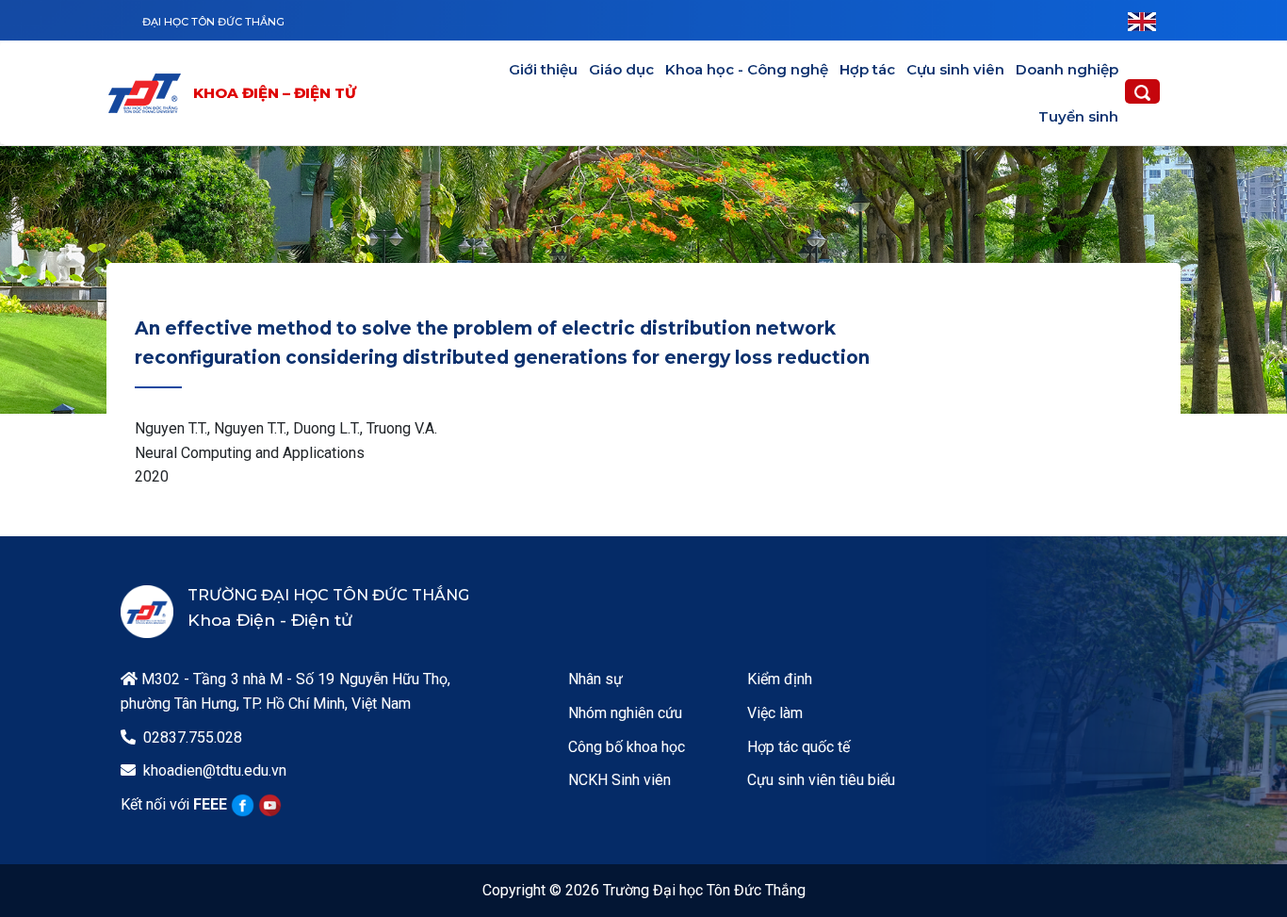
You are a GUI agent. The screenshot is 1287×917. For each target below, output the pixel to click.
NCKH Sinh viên (619, 780)
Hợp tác (867, 69)
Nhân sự (595, 679)
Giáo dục (621, 69)
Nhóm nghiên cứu (625, 713)
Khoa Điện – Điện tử (274, 93)
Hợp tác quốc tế (798, 747)
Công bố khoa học (626, 747)
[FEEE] (149, 93)
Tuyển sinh (1078, 116)
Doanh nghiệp (1067, 69)
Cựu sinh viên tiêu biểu (821, 780)
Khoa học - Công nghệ (746, 69)
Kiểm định (779, 679)
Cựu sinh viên (955, 69)
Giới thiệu (543, 69)
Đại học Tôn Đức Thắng (213, 21)
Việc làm (775, 713)
